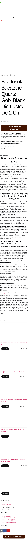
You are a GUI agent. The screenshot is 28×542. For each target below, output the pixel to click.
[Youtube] (8, 530)
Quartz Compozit (9, 74)
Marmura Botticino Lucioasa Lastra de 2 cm (13, 489)
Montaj (3, 293)
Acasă (2, 74)
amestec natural (17, 205)
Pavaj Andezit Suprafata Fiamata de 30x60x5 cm (14, 372)
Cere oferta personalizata (6, 316)
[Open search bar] (14, 17)
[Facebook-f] (5, 530)
